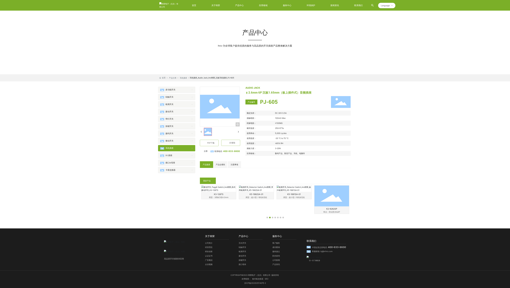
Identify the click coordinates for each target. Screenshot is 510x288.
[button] (267, 217)
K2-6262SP (294, 209)
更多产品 (207, 181)
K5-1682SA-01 (219, 194)
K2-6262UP (331, 209)
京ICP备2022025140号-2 (255, 283)
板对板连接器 (257, 279)
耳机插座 (183, 78)
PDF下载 (210, 143)
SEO (266, 279)
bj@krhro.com (326, 251)
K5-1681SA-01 (256, 194)
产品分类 (172, 78)
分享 (206, 151)
